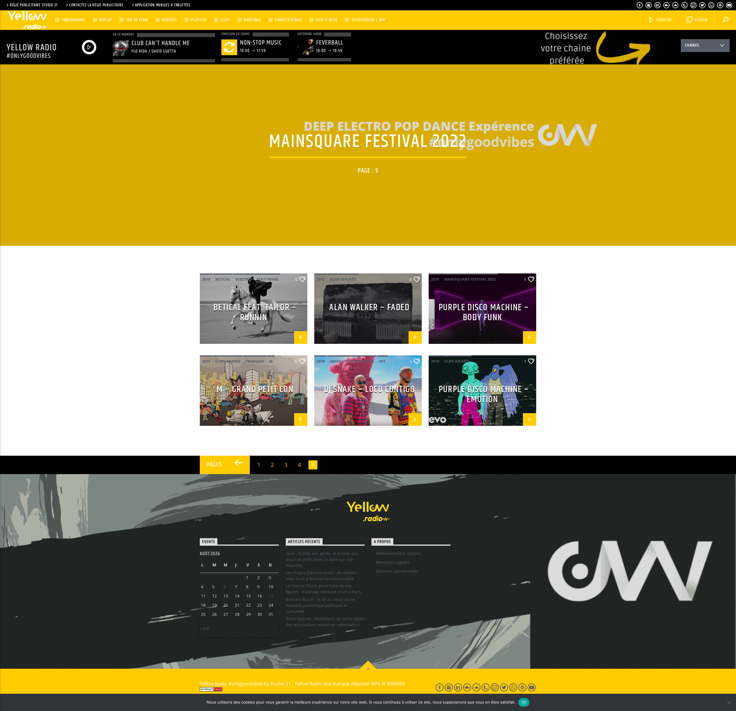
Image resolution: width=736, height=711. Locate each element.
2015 (321, 279)
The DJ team (137, 20)
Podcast (169, 20)
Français (255, 361)
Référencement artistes (398, 553)
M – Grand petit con (254, 389)
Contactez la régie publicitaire (96, 5)
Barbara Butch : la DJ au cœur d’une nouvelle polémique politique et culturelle (320, 605)
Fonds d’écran (288, 20)
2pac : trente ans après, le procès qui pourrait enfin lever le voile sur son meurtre (322, 559)
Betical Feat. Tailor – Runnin (254, 312)
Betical (222, 279)
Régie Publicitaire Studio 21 (33, 5)
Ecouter (663, 20)
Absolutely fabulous (352, 361)
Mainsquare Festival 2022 (470, 279)
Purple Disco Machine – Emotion (484, 394)
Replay (105, 20)
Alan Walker (343, 279)
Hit (382, 361)
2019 (206, 279)
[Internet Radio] (311, 689)
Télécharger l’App (368, 20)
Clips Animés (227, 361)
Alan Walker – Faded (369, 307)
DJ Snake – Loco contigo (369, 389)
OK (524, 702)
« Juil (204, 628)
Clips (225, 20)
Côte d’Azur (327, 20)
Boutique (252, 20)
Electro (243, 279)
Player (700, 20)
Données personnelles (397, 571)
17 (271, 596)
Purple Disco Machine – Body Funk (484, 312)
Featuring (267, 279)
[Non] (729, 702)
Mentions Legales (392, 562)
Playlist (198, 20)
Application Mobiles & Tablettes (162, 5)
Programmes (73, 20)
